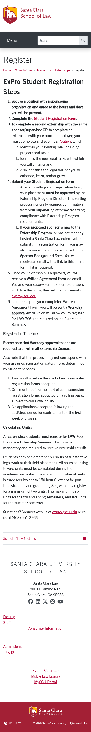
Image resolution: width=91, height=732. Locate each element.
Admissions (12, 646)
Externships (62, 70)
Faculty (9, 617)
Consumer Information (45, 628)
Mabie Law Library (45, 676)
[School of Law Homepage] (43, 21)
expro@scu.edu (24, 296)
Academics (44, 70)
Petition (64, 141)
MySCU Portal (45, 682)
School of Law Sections (19, 538)
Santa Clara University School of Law (46, 567)
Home (7, 70)
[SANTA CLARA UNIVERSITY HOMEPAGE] (45, 711)
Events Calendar (46, 670)
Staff (7, 622)
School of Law (23, 70)
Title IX (8, 652)
